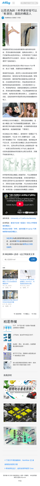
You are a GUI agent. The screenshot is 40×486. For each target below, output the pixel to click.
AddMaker (8, 17)
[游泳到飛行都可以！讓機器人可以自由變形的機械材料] (10, 274)
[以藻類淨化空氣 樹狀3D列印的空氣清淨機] (10, 294)
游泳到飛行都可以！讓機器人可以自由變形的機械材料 (10, 281)
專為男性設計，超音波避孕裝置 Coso (20, 468)
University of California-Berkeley (23, 218)
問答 (18, 241)
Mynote (23, 477)
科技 (35, 314)
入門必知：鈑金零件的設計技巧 (23, 335)
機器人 (27, 314)
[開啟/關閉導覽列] (13, 3)
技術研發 (18, 314)
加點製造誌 (16, 475)
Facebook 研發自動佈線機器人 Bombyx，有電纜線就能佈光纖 (27, 281)
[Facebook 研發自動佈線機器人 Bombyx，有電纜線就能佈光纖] (27, 274)
